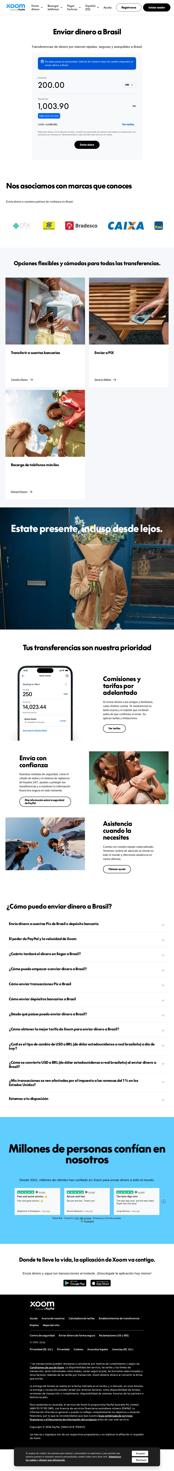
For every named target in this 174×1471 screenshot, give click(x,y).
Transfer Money (19, 379)
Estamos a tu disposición (28, 1098)
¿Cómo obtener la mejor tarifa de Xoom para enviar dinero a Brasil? (64, 1029)
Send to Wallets (102, 379)
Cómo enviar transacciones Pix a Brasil (40, 984)
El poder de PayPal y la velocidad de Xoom (42, 939)
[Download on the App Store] (100, 1285)
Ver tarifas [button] (114, 728)
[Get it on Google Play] (74, 1285)
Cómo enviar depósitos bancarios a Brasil (42, 999)
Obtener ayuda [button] (116, 869)
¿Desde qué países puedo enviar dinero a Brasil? (48, 1014)
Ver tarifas (128, 124)
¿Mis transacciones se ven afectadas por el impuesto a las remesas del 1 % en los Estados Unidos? (73, 1082)
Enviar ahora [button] (87, 144)
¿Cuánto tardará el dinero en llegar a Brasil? (45, 954)
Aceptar (140, 1453)
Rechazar (141, 1460)
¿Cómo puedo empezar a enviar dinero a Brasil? (48, 969)
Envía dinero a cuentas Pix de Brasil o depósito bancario (54, 923)
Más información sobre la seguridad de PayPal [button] (44, 802)
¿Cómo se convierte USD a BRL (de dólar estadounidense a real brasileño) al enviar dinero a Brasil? (82, 1064)
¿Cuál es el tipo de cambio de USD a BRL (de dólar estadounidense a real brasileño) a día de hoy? (82, 1046)
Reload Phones (19, 491)
